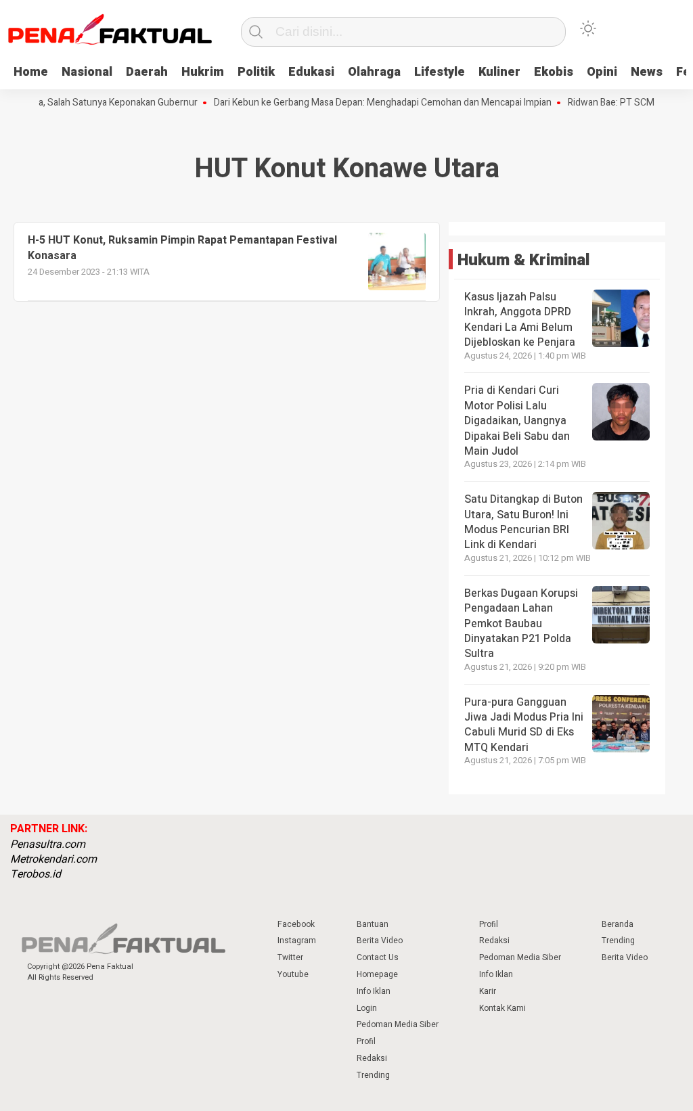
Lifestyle (439, 72)
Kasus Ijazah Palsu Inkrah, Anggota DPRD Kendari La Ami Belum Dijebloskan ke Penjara (519, 319)
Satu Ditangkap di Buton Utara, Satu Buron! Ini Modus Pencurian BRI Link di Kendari (523, 522)
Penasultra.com (47, 844)
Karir (487, 991)
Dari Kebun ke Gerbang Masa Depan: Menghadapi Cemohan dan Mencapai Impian (369, 103)
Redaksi (372, 1058)
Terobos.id (35, 874)
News (647, 72)
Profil (366, 1041)
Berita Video (380, 940)
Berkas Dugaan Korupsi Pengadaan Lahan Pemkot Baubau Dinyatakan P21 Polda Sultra (521, 623)
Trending (373, 1075)
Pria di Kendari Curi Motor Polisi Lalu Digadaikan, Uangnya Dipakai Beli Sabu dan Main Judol (517, 420)
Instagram (296, 940)
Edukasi (311, 72)
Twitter (290, 957)
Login (367, 1008)
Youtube (293, 974)
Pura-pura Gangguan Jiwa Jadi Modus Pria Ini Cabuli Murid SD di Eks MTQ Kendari (523, 725)
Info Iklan (373, 991)
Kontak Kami (502, 1008)
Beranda (617, 924)
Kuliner (499, 72)
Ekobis (553, 72)
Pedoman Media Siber (398, 1024)
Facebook (296, 924)
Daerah (147, 72)
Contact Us (378, 957)
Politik (256, 72)
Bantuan (372, 924)
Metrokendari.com (53, 859)
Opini (602, 72)
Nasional (87, 72)
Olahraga (374, 72)
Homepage (377, 974)
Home (31, 72)
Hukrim (202, 72)
